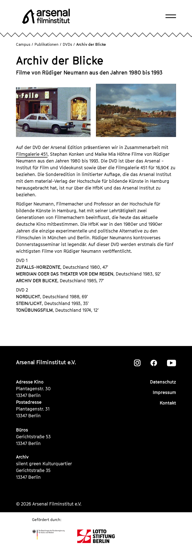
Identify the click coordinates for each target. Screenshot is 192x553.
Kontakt (168, 403)
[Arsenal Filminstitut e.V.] (46, 16)
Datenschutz (163, 381)
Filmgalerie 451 (32, 154)
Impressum (164, 392)
